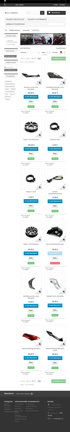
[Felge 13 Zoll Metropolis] (31, 127)
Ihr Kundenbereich (32, 401)
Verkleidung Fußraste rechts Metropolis (55, 88)
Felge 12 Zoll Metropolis (31, 244)
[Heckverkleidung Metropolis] (55, 231)
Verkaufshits (18, 408)
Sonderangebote (19, 404)
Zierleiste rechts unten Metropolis (31, 88)
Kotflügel (13, 89)
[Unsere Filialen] (11, 67)
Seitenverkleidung (10, 84)
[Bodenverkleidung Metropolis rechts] (55, 336)
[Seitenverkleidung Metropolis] (31, 336)
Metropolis (8, 96)
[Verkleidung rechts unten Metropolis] (31, 283)
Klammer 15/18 (31, 192)
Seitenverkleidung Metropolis (31, 348)
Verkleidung (8, 81)
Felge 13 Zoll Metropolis (31, 139)
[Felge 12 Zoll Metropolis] (31, 231)
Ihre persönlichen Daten (32, 410)
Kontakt (56, 4)
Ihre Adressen (29, 408)
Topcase (12, 94)
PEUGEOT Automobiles (37, 19)
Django (7, 89)
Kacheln (61, 53)
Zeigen (43, 52)
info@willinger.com (58, 418)
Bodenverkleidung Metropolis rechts (55, 349)
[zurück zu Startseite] (6, 30)
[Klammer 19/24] (55, 127)
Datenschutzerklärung (20, 419)
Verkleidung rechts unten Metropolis (31, 297)
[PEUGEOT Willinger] (13, 12)
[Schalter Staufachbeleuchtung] (55, 179)
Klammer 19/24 (55, 139)
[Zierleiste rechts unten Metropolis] (31, 74)
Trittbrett (7, 99)
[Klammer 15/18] (31, 179)
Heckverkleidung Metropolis (55, 244)
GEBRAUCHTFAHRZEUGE (15, 24)
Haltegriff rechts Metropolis (55, 296)
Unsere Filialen (11, 44)
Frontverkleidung (9, 91)
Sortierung (23, 52)
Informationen (11, 36)
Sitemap (17, 421)
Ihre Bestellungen (30, 404)
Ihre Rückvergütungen (31, 406)
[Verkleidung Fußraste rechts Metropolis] (55, 74)
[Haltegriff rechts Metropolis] (55, 283)
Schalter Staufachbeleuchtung (55, 193)
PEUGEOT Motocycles (15, 19)
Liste (65, 53)
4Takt (6, 94)
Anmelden (62, 4)
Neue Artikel (10, 51)
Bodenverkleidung (10, 86)
